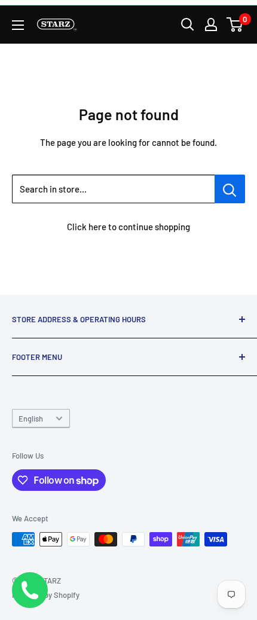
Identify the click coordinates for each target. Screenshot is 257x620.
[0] (235, 24)
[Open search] (187, 24)
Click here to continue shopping (128, 226)
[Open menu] (18, 25)
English (31, 418)
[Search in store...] (230, 189)
